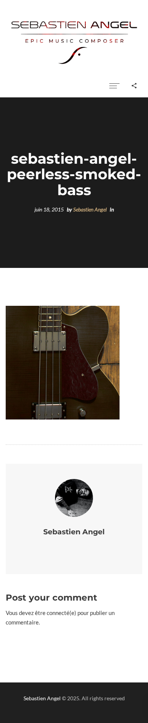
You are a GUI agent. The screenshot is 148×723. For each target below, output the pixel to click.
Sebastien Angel (90, 210)
